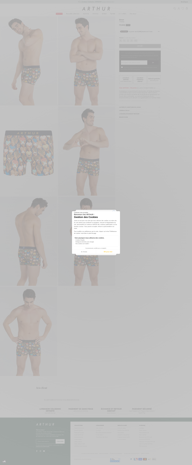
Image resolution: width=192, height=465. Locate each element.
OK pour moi (108, 252)
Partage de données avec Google (85, 242)
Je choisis (84, 252)
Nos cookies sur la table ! (82, 243)
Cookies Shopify (80, 240)
